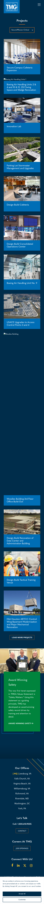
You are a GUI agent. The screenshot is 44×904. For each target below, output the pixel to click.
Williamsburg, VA (22, 788)
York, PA (22, 808)
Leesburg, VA (22, 773)
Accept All (22, 894)
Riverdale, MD (22, 798)
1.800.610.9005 (25, 824)
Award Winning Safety (19, 723)
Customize (22, 900)
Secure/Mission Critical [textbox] (20, 30)
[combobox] (22, 30)
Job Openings (22, 848)
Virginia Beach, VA (22, 783)
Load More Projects (22, 637)
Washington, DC (22, 803)
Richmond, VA (22, 793)
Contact (22, 831)
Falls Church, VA (22, 778)
